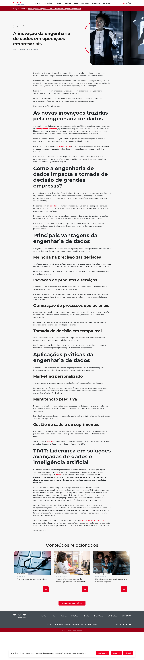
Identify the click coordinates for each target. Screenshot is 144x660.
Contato (126, 616)
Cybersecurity (21, 574)
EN (126, 3)
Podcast (75, 616)
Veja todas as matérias (72, 603)
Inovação (98, 616)
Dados (22, 9)
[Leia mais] (46, 589)
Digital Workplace (61, 574)
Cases (64, 616)
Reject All (116, 653)
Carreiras (113, 616)
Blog (15, 9)
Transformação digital (102, 574)
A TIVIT (54, 616)
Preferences (102, 653)
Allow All (128, 653)
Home (43, 616)
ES (130, 3)
